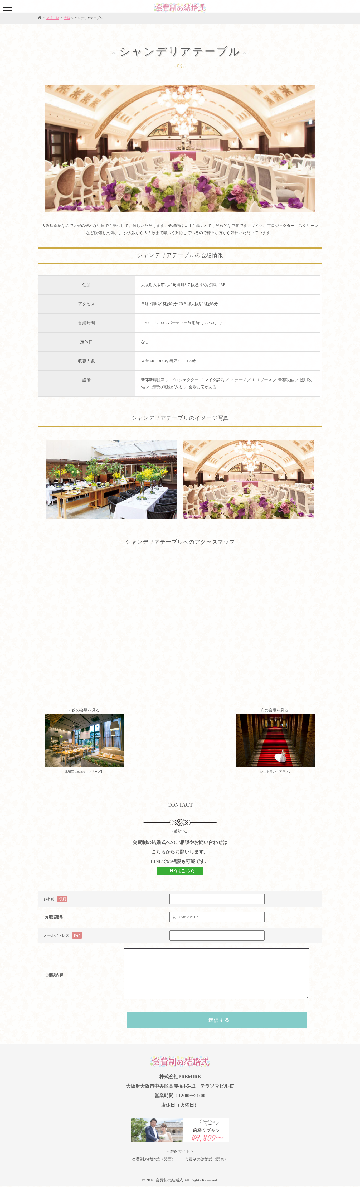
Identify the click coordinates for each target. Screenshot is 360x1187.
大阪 (67, 18)
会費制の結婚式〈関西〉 (154, 1159)
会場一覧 (52, 18)
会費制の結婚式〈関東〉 (206, 1159)
